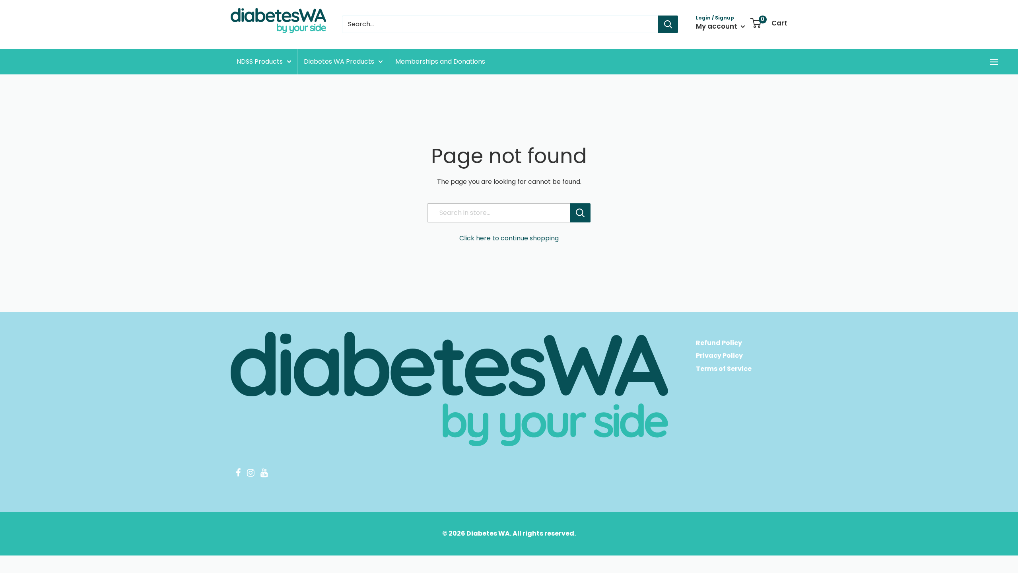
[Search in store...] (580, 212)
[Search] (668, 24)
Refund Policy (719, 342)
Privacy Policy (719, 355)
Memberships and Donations (440, 61)
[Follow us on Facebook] (238, 474)
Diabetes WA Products (339, 61)
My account (717, 26)
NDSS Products (260, 61)
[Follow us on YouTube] (264, 474)
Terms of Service (724, 368)
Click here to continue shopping (509, 238)
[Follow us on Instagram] (250, 474)
